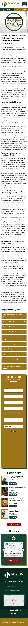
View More (14, 525)
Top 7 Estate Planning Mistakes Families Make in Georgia (16, 477)
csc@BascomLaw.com (14, 590)
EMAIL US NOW (22, 9)
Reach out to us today (14, 92)
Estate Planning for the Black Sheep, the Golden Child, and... (17, 510)
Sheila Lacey (12, 544)
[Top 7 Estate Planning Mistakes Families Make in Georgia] (4, 480)
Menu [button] (24, 4)
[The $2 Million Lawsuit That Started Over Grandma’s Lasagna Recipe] (4, 502)
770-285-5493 (12, 587)
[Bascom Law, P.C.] (10, 2)
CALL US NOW (8, 9)
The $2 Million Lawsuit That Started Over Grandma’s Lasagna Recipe (17, 499)
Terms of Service (11, 622)
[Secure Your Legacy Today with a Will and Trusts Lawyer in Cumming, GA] (4, 491)
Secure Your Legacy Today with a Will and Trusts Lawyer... (17, 488)
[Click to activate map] (14, 596)
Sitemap (19, 622)
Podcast (4, 622)
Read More (13, 483)
